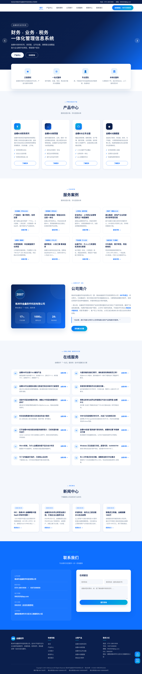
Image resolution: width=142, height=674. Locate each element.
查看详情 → (25, 230)
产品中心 (49, 8)
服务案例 (59, 8)
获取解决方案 (79, 328)
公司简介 (69, 8)
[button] (40, 375)
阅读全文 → (18, 528)
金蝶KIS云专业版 (80, 651)
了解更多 (25, 163)
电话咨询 (137, 660)
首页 (41, 8)
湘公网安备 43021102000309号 (78, 670)
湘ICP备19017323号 (40, 670)
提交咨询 (104, 602)
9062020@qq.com (22, 596)
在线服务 (79, 8)
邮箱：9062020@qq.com (123, 2)
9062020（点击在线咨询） (24, 605)
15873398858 (35, 587)
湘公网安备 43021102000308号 (99, 670)
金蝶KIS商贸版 (80, 647)
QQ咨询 (137, 654)
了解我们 (17, 55)
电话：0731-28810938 (106, 2)
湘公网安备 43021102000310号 (57, 670)
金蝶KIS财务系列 (80, 644)
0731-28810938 (34, 55)
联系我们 (99, 8)
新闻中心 (89, 8)
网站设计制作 (79, 658)
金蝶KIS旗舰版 (80, 654)
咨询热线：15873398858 (123, 8)
